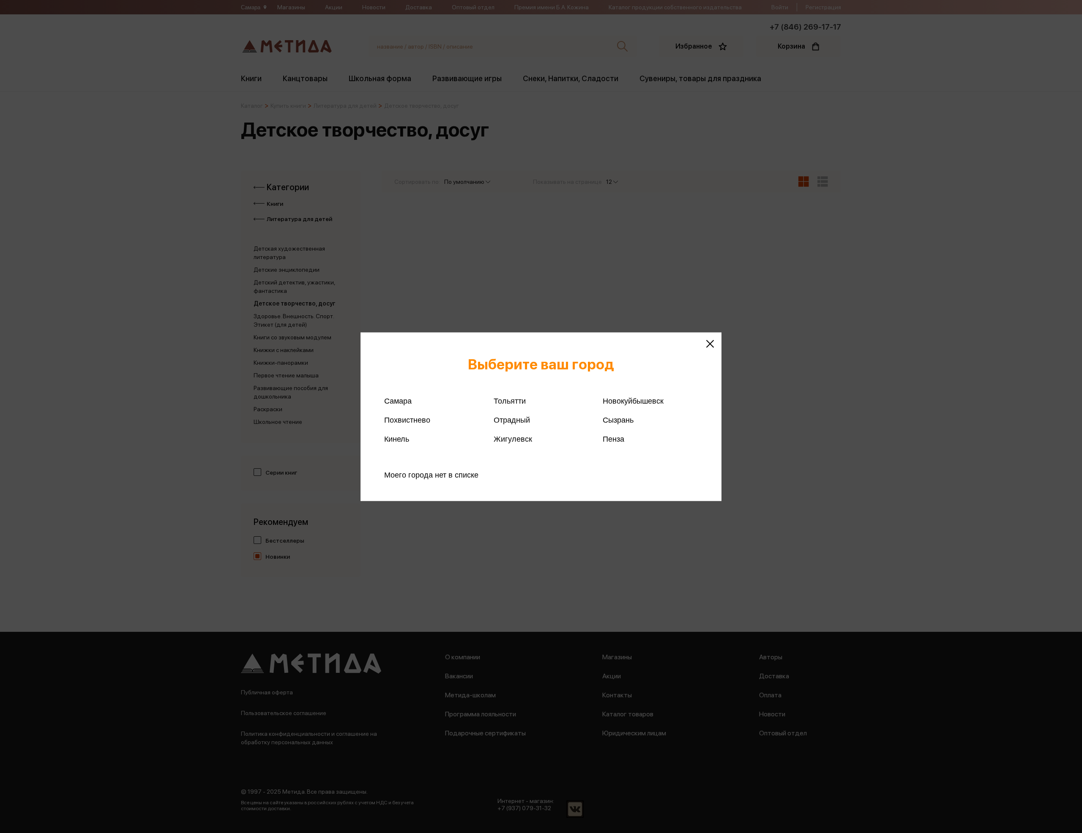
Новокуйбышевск (633, 400)
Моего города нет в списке (431, 474)
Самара (398, 400)
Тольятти (510, 400)
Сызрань (618, 419)
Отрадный (512, 419)
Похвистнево (407, 419)
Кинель (396, 438)
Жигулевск (513, 438)
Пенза (613, 438)
